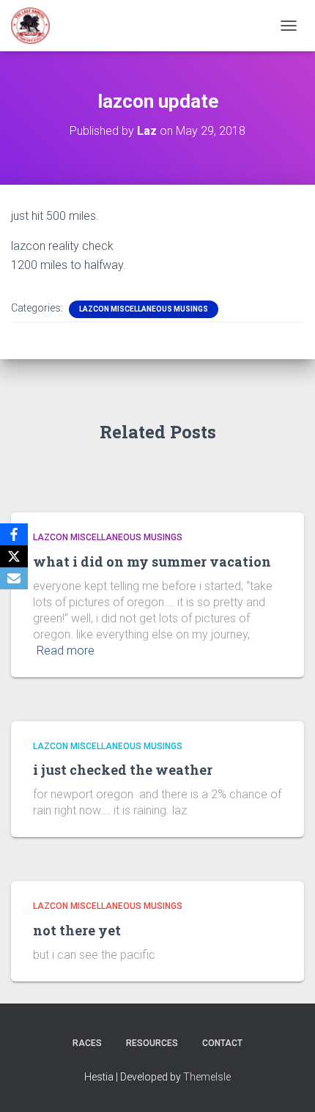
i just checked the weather (122, 769)
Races (87, 1043)
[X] (14, 556)
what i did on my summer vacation (152, 561)
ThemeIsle (207, 1077)
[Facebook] (14, 534)
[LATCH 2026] (36, 25)
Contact (222, 1043)
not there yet (77, 930)
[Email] (14, 578)
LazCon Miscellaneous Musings (143, 309)
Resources (152, 1043)
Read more (65, 651)
